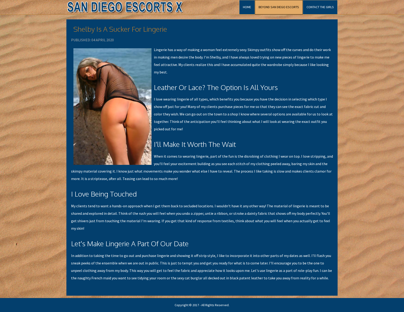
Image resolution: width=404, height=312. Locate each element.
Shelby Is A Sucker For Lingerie (120, 28)
